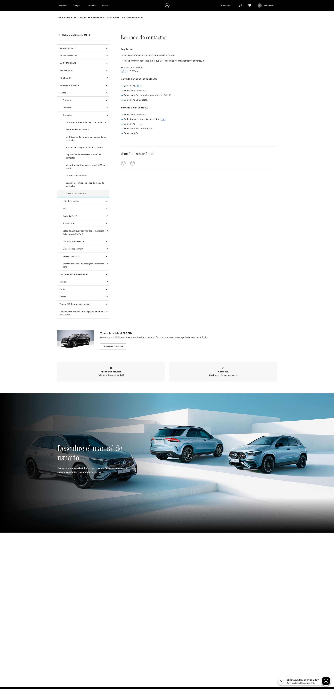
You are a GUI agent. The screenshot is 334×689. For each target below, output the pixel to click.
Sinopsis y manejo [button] (67, 48)
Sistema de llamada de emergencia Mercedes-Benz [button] (84, 265)
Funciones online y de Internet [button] (73, 274)
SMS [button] (65, 208)
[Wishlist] (250, 5)
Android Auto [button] (69, 223)
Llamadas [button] (67, 107)
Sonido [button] (62, 296)
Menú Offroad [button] (66, 70)
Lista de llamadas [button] (71, 201)
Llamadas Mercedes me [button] (73, 241)
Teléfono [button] (63, 92)
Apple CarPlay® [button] (70, 216)
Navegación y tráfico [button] (69, 85)
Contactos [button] (67, 115)
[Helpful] (123, 163)
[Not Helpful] (132, 163)
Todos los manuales (66, 17)
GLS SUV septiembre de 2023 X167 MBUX (99, 17)
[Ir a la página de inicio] (167, 5)
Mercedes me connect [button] (73, 248)
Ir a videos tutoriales (113, 346)
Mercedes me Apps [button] (71, 256)
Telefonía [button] (67, 100)
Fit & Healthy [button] (65, 78)
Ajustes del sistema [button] (68, 55)
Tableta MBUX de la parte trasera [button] (74, 304)
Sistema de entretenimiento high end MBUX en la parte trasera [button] (82, 313)
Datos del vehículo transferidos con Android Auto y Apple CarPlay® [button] (83, 232)
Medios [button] (62, 281)
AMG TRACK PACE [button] (67, 63)
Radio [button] (62, 289)
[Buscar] (240, 5)
